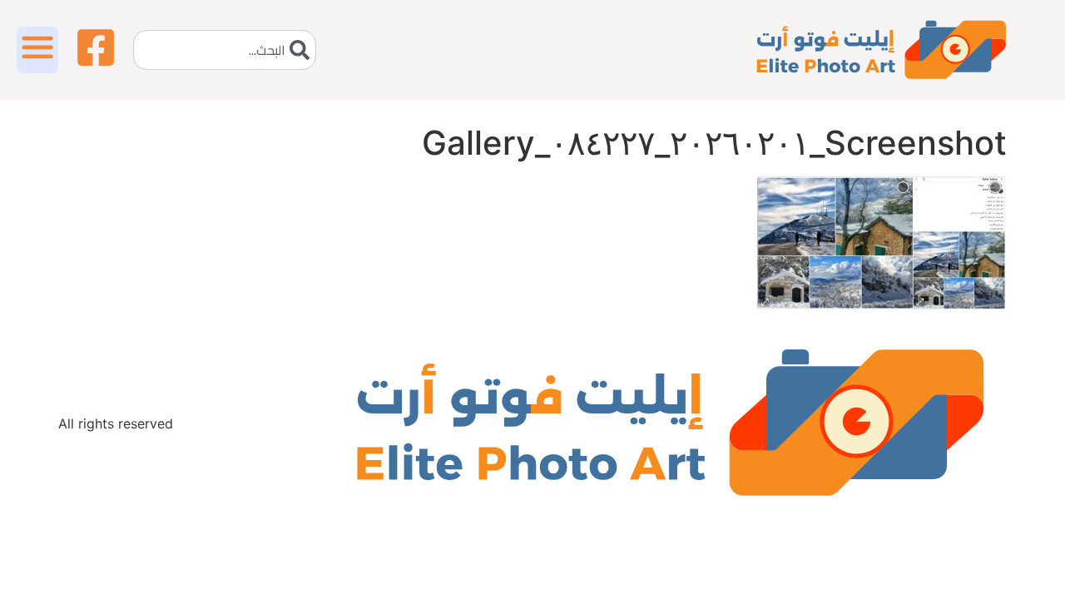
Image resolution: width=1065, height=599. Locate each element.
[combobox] (224, 50)
